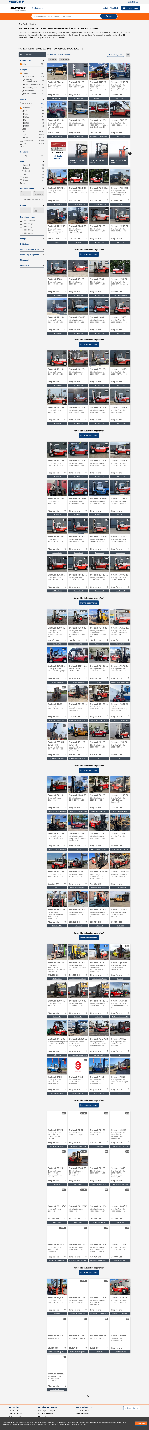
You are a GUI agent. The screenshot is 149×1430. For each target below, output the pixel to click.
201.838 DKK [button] (95, 1219)
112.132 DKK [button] (53, 975)
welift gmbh (120, 1222)
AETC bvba (120, 926)
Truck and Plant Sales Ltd (99, 888)
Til (34, 208)
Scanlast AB (57, 644)
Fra (21, 208)
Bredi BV (57, 1184)
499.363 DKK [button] (116, 755)
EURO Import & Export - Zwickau (121, 811)
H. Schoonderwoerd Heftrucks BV (80, 979)
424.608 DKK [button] (95, 678)
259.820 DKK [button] (74, 922)
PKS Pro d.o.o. (57, 979)
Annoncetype (25, 60)
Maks (35, 191)
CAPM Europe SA (120, 888)
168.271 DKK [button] (74, 640)
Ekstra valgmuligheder (29, 255)
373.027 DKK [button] (53, 884)
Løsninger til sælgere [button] (46, 1410)
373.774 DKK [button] (116, 922)
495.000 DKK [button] (53, 133)
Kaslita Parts (57, 1055)
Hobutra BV (57, 1017)
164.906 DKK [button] (53, 640)
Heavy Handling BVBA (99, 1184)
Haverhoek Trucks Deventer (99, 1314)
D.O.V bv (120, 1055)
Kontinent (24, 152)
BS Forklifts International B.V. (78, 1261)
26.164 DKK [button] (53, 1348)
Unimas (120, 204)
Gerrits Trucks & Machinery (78, 1055)
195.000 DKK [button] (116, 95)
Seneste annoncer (27, 217)
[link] (57, 71)
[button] (32, 54)
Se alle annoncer (58, 157)
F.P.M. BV (120, 979)
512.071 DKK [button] (53, 1219)
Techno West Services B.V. (120, 1314)
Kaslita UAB (99, 1352)
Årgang (23, 205)
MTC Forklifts (78, 1184)
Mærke (23, 99)
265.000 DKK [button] (95, 133)
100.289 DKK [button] (95, 640)
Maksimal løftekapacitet (29, 249)
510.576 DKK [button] (95, 755)
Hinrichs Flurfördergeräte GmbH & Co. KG (82, 888)
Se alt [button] (24, 129)
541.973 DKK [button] (74, 975)
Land (22, 161)
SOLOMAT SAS (57, 926)
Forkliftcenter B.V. (57, 1093)
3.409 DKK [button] (94, 1348)
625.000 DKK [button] (74, 201)
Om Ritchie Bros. (16, 1414)
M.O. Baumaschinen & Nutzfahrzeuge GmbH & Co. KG (86, 720)
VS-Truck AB (120, 644)
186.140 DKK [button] (116, 808)
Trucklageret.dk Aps (78, 204)
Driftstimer (24, 244)
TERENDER (78, 926)
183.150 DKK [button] (116, 1219)
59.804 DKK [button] (74, 1348)
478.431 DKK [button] (95, 1257)
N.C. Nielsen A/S (57, 98)
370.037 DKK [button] (95, 1143)
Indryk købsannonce (88, 254)
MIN (22, 191)
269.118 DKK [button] (116, 1257)
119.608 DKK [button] (74, 717)
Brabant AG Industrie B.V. (120, 1017)
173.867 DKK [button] (95, 884)
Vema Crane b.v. (99, 1055)
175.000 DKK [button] (95, 95)
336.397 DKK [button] (74, 755)
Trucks (25, 24)
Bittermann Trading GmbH (99, 720)
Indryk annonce (131, 8)
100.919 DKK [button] (116, 846)
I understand (141, 1423)
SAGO (99, 682)
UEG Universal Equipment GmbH (121, 682)
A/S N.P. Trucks (99, 98)
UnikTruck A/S (78, 98)
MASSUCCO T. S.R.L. (120, 1261)
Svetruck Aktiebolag (57, 682)
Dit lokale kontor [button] (82, 1410)
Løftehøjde (24, 265)
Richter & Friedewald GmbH (57, 720)
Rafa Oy (78, 849)
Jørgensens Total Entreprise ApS (100, 136)
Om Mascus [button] (14, 1410)
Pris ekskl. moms (27, 188)
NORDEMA (57, 1314)
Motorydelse (25, 260)
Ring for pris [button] (53, 95)
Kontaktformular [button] (82, 1414)
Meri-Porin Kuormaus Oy (120, 849)
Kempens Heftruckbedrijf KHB (99, 1261)
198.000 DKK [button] (53, 239)
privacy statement (72, 1424)
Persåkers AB (99, 644)
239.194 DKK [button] (95, 922)
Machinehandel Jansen (99, 979)
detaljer (23, 239)
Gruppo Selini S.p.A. (99, 1222)
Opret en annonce (45, 1414)
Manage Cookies (54, 1424)
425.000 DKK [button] (116, 201)
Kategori (23, 70)
